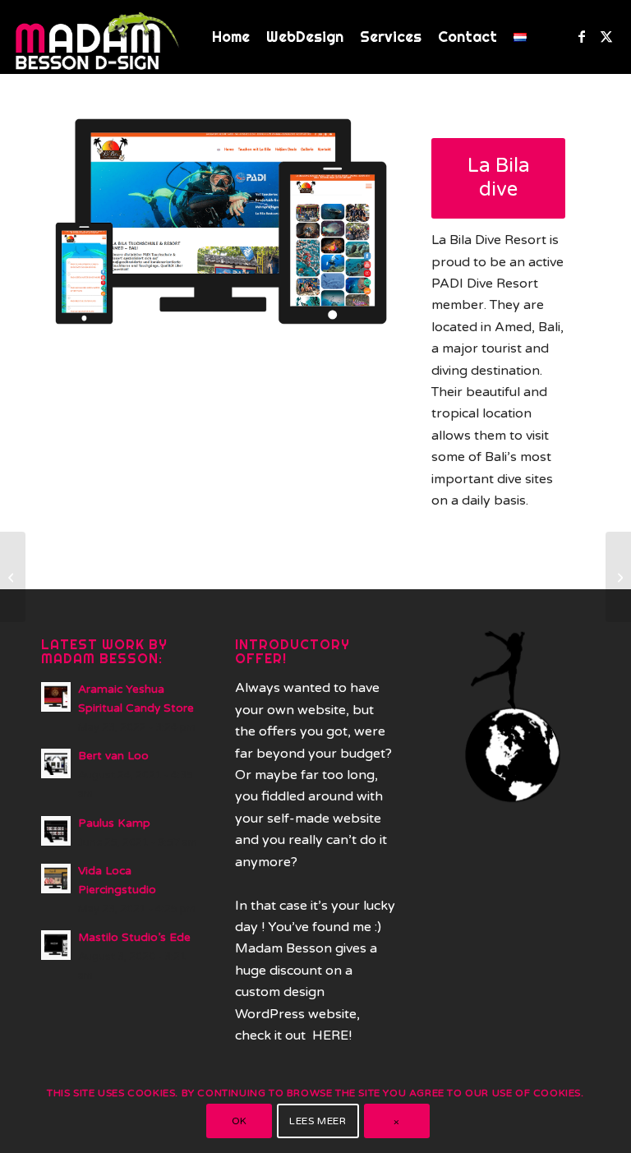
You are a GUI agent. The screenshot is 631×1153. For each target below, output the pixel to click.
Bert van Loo (113, 756)
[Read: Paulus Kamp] (56, 831)
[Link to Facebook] (581, 36)
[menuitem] (231, 37)
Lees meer (317, 1121)
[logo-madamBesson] (97, 37)
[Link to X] (606, 36)
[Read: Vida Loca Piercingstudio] (56, 878)
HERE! (332, 1035)
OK (239, 1121)
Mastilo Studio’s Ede (134, 937)
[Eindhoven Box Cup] (618, 577)
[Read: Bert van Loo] (56, 763)
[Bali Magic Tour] (12, 577)
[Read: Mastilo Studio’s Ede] (56, 945)
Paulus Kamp (114, 823)
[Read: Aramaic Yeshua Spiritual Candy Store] (56, 697)
